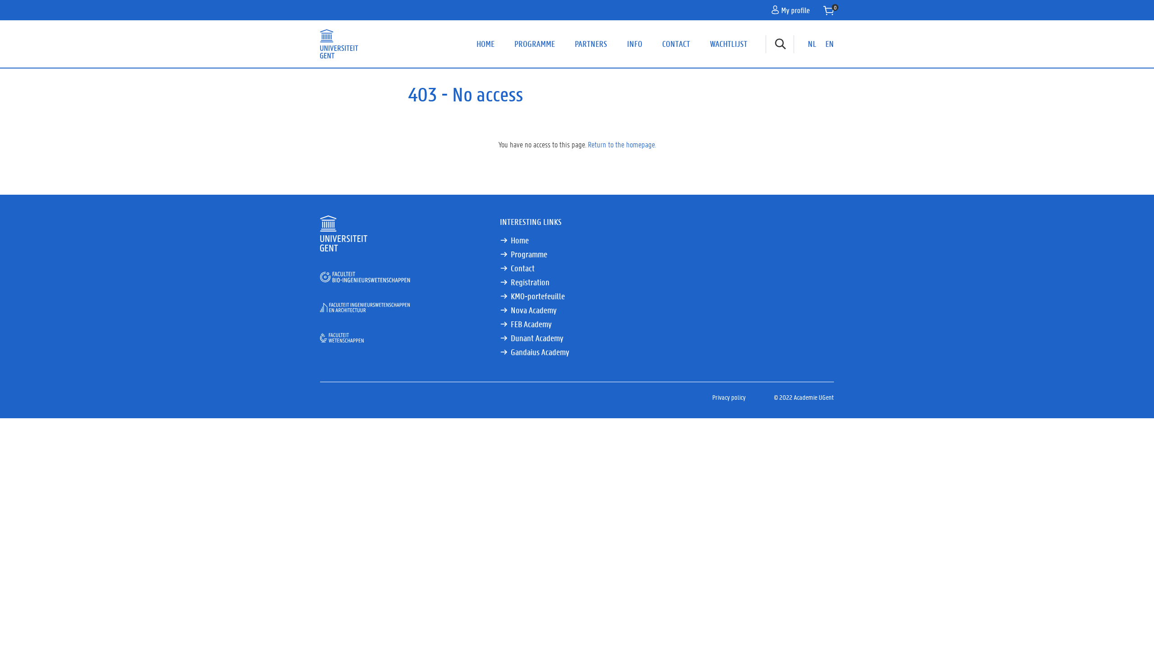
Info (634, 43)
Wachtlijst (728, 43)
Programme (534, 43)
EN (829, 43)
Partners (591, 43)
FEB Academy (531, 324)
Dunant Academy (537, 338)
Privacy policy (729, 397)
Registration (530, 282)
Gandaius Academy (540, 352)
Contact (676, 43)
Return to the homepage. (622, 144)
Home (485, 43)
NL (812, 43)
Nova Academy (534, 310)
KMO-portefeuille (538, 296)
